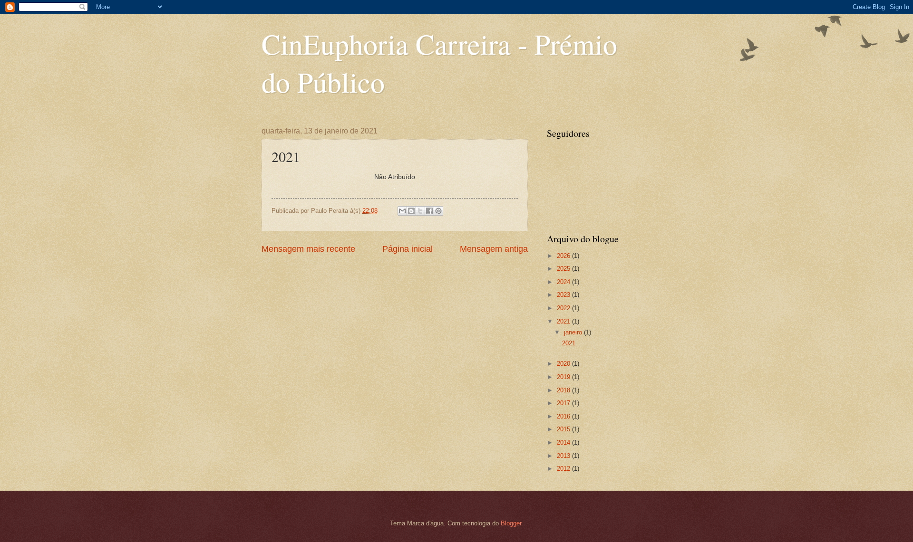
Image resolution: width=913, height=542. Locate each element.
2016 (564, 416)
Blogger (511, 523)
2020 (564, 363)
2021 (564, 321)
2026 (564, 255)
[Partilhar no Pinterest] (438, 211)
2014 (564, 442)
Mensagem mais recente (308, 249)
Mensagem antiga (494, 249)
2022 (564, 308)
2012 (564, 468)
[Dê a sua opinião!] (411, 211)
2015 (564, 429)
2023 (564, 294)
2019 (564, 376)
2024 (564, 281)
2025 (564, 268)
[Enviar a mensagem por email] (402, 211)
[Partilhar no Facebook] (429, 211)
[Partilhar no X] (420, 211)
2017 (564, 403)
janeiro (574, 332)
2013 (564, 455)
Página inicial (407, 249)
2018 (564, 390)
